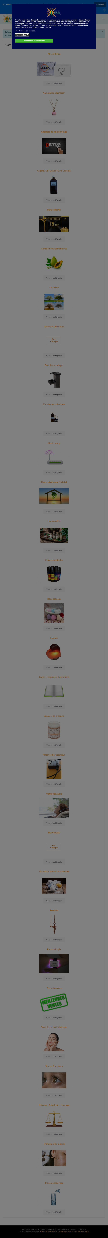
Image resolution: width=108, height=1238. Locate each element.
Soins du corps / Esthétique (54, 1027)
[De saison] (54, 301)
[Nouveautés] (54, 846)
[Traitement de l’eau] (54, 1196)
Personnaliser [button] (22, 35)
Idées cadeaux (54, 598)
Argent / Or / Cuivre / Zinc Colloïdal (54, 170)
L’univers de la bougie (54, 715)
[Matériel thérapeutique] (54, 768)
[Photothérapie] (54, 963)
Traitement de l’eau (54, 1182)
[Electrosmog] (54, 457)
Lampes (54, 638)
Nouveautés (54, 832)
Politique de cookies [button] (26, 31)
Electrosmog (54, 443)
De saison (54, 287)
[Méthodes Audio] (54, 807)
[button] (104, 19)
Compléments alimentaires (54, 248)
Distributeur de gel (54, 365)
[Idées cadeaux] (54, 613)
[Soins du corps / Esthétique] (54, 1041)
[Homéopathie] (54, 535)
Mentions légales (83, 1231)
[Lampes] (54, 652)
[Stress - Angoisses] (54, 1080)
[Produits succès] (54, 1002)
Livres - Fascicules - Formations (54, 676)
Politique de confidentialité (48, 1231)
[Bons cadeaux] (54, 223)
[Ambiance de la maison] (54, 106)
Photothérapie (54, 949)
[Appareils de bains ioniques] (54, 145)
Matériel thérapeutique (54, 754)
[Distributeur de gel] (54, 379)
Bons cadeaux (54, 209)
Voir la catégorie (54, 83)
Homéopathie (54, 521)
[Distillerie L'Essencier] (54, 340)
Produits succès (54, 988)
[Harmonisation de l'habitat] (54, 496)
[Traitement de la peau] (54, 1158)
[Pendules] (54, 924)
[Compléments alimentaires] (54, 262)
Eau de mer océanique (54, 404)
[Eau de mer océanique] (54, 418)
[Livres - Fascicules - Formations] (54, 691)
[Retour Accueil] (9, 19)
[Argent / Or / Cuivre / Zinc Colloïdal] (54, 184)
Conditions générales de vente (68, 1231)
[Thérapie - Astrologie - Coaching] (54, 1119)
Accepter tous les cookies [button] (34, 41)
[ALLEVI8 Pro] (54, 68)
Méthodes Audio (54, 793)
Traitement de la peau (54, 1143)
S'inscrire (100, 4)
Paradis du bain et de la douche (54, 871)
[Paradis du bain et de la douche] (54, 885)
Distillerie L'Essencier (54, 326)
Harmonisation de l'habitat (54, 482)
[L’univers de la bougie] (54, 729)
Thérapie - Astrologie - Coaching (54, 1105)
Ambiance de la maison (54, 92)
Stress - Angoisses (54, 1066)
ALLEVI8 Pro (54, 53)
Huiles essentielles (54, 560)
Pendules (54, 910)
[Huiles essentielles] (54, 574)
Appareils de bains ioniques (54, 131)
